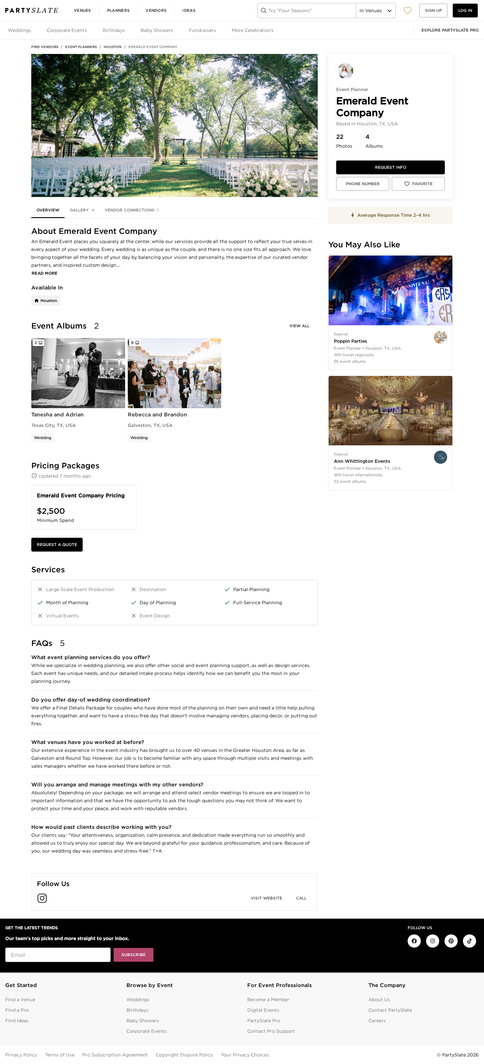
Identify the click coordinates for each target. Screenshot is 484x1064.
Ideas (189, 10)
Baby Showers (142, 1020)
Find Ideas (17, 1020)
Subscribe (133, 954)
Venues (82, 10)
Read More (45, 273)
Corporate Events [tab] (67, 30)
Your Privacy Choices (245, 1054)
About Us (379, 999)
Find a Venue (20, 999)
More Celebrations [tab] (253, 30)
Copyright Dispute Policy (184, 1054)
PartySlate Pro (263, 1020)
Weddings (137, 999)
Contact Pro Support (271, 1031)
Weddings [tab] (19, 30)
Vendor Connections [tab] (131, 210)
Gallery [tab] (82, 210)
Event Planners (81, 47)
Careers (377, 1020)
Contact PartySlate (390, 1010)
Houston (112, 47)
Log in (465, 10)
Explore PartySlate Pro (450, 30)
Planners (118, 10)
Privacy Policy (21, 1054)
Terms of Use (59, 1054)
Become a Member (268, 999)
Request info (390, 167)
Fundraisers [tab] (202, 30)
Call (301, 898)
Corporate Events (146, 1031)
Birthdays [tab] (114, 30)
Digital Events (263, 1010)
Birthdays (137, 1010)
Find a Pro (17, 1010)
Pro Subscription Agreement (115, 1054)
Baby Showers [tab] (157, 30)
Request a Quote (57, 544)
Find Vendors (44, 47)
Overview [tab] (48, 210)
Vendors (156, 10)
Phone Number (363, 183)
